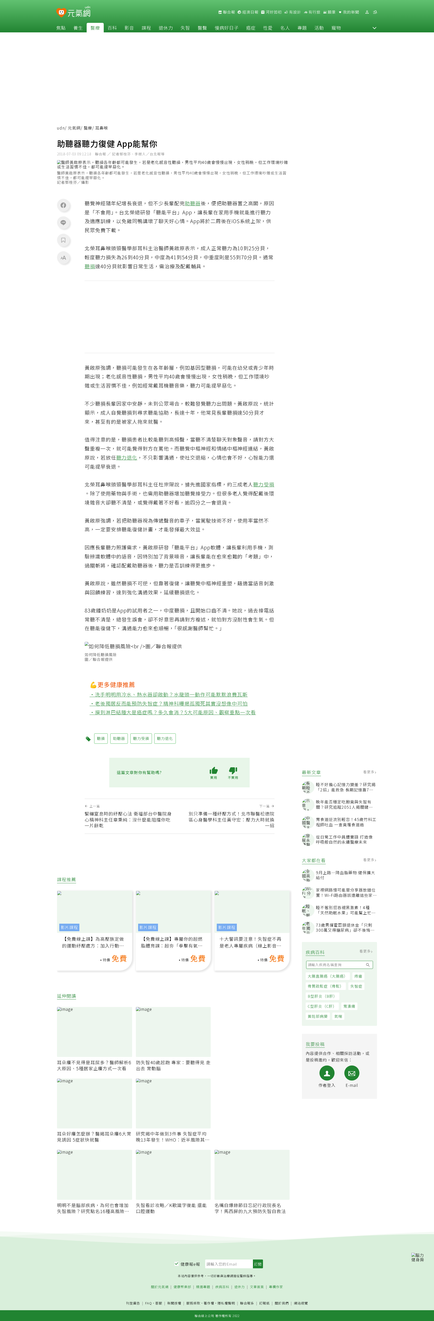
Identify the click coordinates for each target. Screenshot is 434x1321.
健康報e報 (190, 1264)
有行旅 (313, 12)
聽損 (90, 266)
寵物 (336, 27)
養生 (78, 27)
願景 (331, 12)
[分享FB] (63, 205)
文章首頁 (257, 1287)
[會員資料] (367, 12)
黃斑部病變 (318, 1016)
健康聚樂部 (182, 1287)
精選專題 (203, 1287)
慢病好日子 (227, 27)
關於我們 (282, 1303)
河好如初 (273, 12)
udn (61, 128)
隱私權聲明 (226, 1303)
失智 (185, 27)
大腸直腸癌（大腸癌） (328, 976)
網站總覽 (301, 1303)
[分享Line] (63, 222)
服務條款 (193, 1303)
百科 (112, 27)
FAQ (148, 1303)
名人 (285, 27)
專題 (302, 27)
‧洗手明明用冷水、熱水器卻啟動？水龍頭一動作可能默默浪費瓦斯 (169, 694)
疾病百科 (222, 1287)
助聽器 (193, 203)
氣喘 (338, 1016)
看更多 (369, 772)
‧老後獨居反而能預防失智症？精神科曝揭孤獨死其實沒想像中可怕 (169, 703)
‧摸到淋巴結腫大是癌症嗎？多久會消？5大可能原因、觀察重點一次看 (173, 712)
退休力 (166, 27)
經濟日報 (249, 12)
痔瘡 (358, 976)
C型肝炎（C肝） (322, 1006)
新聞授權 (174, 1303)
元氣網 (74, 128)
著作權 (209, 1303)
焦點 (61, 27)
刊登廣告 (133, 1303)
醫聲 (202, 27)
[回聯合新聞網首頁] (61, 13)
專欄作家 (276, 1287)
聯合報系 (247, 1303)
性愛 (268, 27)
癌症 (251, 27)
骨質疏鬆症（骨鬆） (326, 986)
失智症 (356, 986)
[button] (374, 27)
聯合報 (228, 12)
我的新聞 (350, 12)
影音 (129, 27)
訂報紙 (264, 1303)
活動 (319, 27)
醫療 (95, 27)
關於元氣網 (160, 1287)
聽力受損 (263, 484)
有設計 (294, 12)
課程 (146, 27)
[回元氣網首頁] (79, 12)
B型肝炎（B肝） (322, 996)
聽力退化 (126, 457)
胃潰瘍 (349, 1006)
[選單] (375, 12)
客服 (158, 1303)
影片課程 (69, 927)
